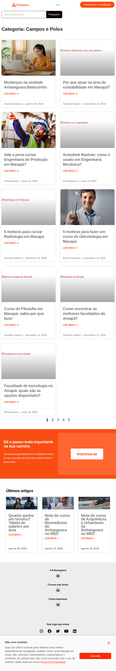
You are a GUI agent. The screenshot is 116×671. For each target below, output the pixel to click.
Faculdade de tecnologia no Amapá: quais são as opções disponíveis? (28, 391)
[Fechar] (108, 643)
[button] (58, 4)
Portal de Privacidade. (53, 661)
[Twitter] (58, 631)
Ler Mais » (15, 534)
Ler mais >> (11, 93)
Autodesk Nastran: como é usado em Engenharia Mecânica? (86, 159)
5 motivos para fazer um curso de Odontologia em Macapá (85, 236)
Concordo (95, 656)
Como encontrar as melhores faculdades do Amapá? (84, 314)
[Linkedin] (74, 631)
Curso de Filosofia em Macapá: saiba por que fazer (24, 314)
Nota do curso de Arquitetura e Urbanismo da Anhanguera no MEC (93, 524)
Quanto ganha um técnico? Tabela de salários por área (21, 522)
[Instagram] (41, 631)
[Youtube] (66, 631)
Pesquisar (54, 14)
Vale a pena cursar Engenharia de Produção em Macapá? (26, 159)
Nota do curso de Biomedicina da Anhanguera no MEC (57, 524)
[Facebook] (49, 631)
